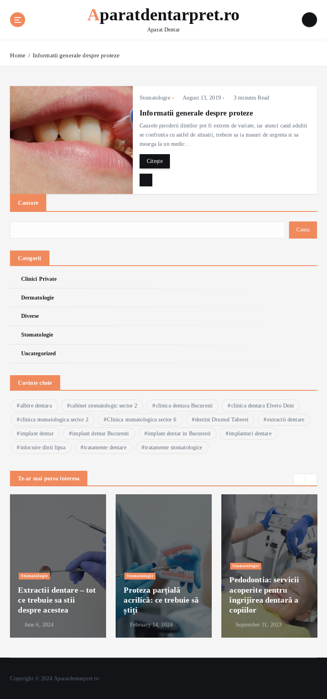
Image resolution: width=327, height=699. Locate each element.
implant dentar (37, 434)
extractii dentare (285, 420)
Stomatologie (155, 98)
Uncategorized (38, 353)
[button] (299, 480)
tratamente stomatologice (173, 447)
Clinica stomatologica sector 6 (141, 420)
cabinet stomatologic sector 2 (103, 406)
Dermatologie (37, 298)
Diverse (30, 316)
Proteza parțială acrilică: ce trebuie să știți (161, 600)
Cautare (28, 203)
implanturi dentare (250, 434)
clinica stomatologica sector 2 (54, 420)
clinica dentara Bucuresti (184, 406)
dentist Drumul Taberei (221, 420)
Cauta (302, 230)
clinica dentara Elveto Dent (262, 406)
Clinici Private (39, 279)
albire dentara (36, 406)
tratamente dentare (105, 447)
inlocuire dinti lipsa (42, 447)
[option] (58, 566)
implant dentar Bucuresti (100, 434)
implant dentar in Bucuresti (179, 434)
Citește (155, 161)
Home (18, 55)
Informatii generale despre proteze (76, 55)
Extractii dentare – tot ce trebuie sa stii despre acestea (57, 600)
